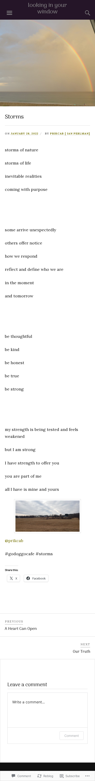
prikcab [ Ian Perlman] (70, 133)
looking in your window (47, 9)
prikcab (14, 540)
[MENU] (9, 13)
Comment (71, 736)
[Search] (83, 13)
